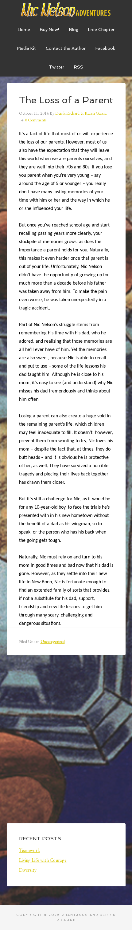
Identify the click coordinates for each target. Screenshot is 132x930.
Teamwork (29, 850)
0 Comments (35, 120)
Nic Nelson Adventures (66, 9)
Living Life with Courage (43, 860)
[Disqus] (66, 744)
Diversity (28, 870)
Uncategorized (53, 641)
